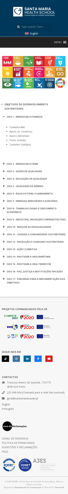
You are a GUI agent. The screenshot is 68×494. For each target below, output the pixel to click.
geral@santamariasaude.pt (22, 398)
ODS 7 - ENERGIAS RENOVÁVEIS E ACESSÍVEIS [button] (32, 201)
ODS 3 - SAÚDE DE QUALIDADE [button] (24, 171)
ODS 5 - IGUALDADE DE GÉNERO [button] (25, 186)
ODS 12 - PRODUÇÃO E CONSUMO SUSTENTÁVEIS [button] (35, 241)
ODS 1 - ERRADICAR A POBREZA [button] (24, 116)
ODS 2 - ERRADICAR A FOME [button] (22, 163)
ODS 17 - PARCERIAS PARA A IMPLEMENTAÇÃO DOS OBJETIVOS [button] (36, 280)
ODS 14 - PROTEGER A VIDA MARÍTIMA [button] (28, 256)
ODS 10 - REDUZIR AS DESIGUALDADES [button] (29, 227)
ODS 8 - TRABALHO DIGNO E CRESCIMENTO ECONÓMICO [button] (32, 210)
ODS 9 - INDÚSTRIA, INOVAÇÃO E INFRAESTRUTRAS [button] (36, 219)
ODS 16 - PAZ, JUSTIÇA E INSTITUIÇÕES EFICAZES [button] (35, 271)
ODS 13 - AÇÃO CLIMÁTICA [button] (22, 249)
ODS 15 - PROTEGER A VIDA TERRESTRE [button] (29, 264)
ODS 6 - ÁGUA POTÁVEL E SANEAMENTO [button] (30, 193)
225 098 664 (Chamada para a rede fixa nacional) (36, 392)
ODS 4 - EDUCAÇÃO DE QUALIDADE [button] (27, 178)
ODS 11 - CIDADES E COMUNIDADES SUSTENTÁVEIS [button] (36, 234)
